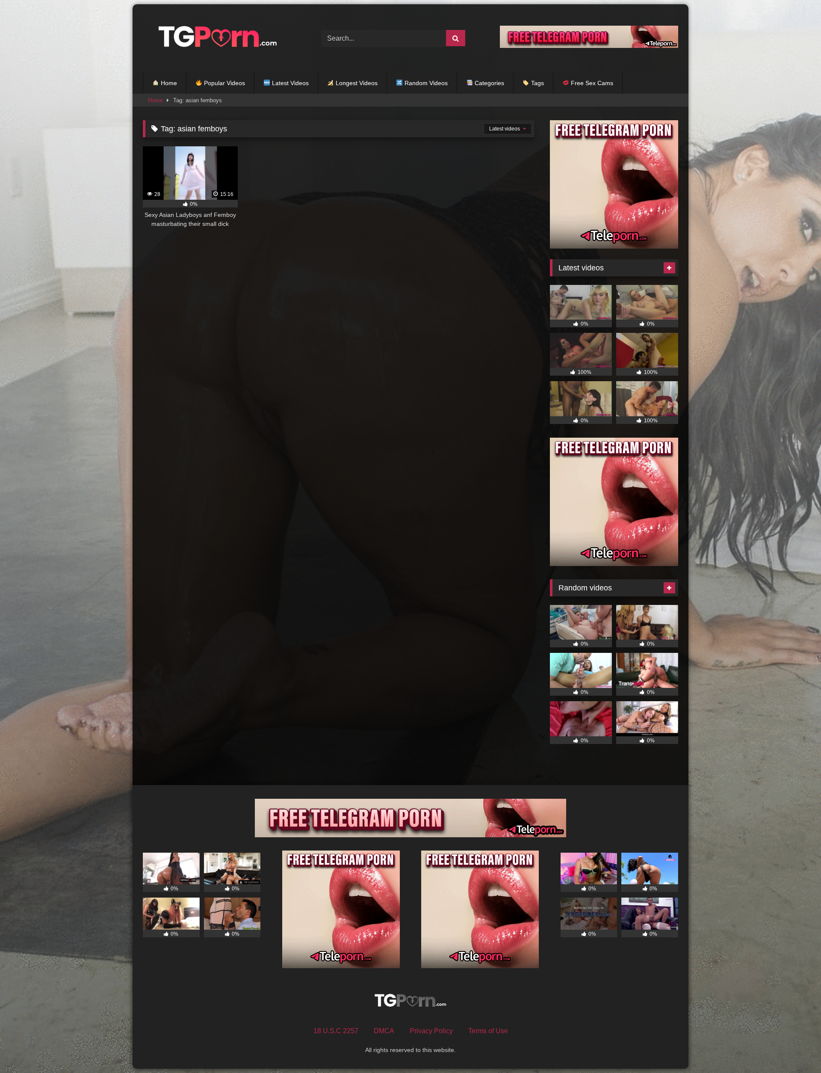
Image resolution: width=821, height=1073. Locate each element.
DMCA (384, 1030)
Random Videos (425, 83)
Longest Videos (356, 83)
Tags (536, 83)
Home (168, 83)
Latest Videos (289, 83)
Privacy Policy (431, 1030)
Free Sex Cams (591, 83)
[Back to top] (794, 1047)
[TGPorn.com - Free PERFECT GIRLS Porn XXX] (216, 38)
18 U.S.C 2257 (335, 1030)
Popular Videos (223, 83)
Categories (488, 83)
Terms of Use (488, 1030)
